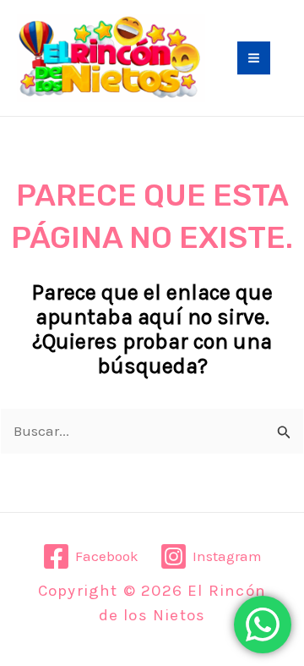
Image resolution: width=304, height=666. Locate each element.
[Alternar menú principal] (253, 57)
